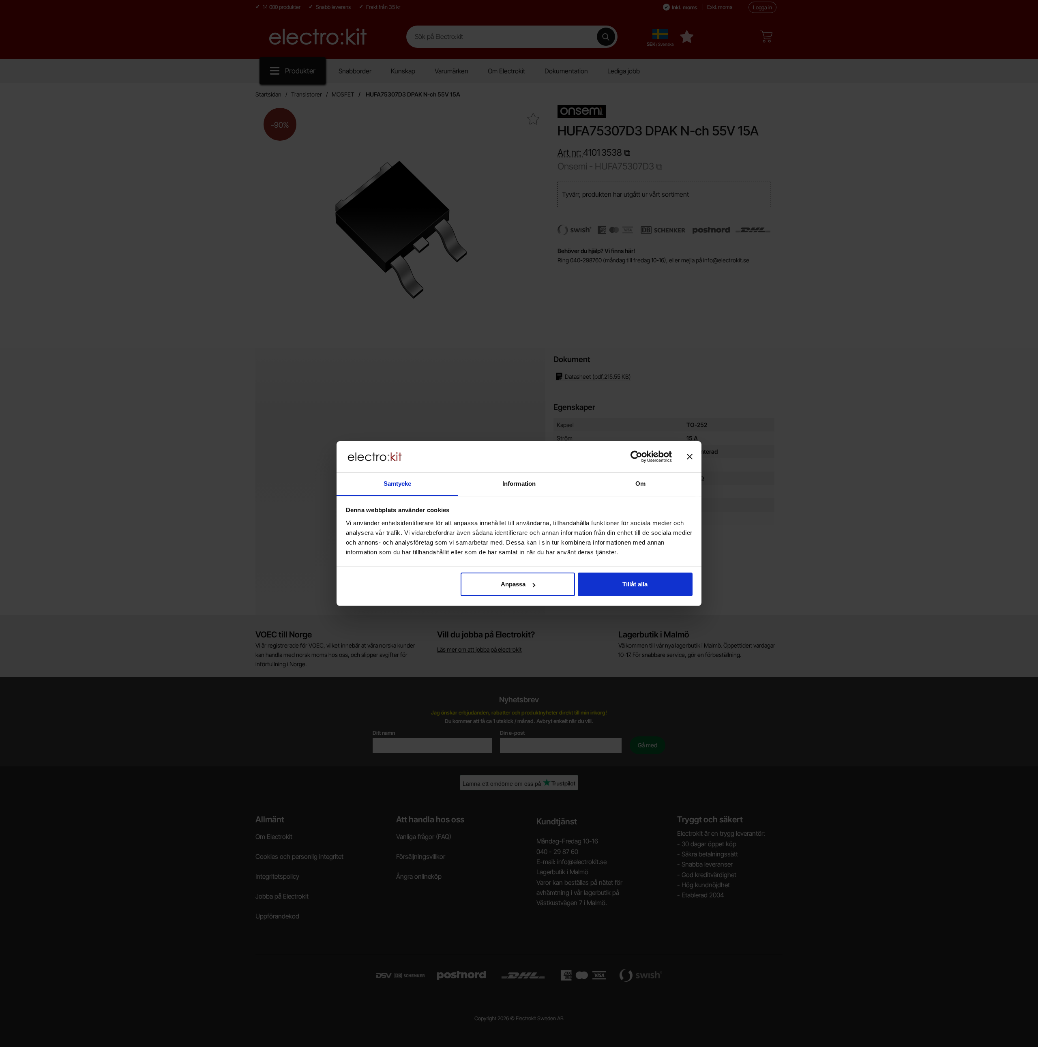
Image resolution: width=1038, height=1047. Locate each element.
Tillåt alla (635, 584)
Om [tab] (640, 483)
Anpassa (513, 584)
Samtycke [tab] (398, 483)
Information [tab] (519, 483)
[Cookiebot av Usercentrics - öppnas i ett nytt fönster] (636, 457)
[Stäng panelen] (690, 456)
